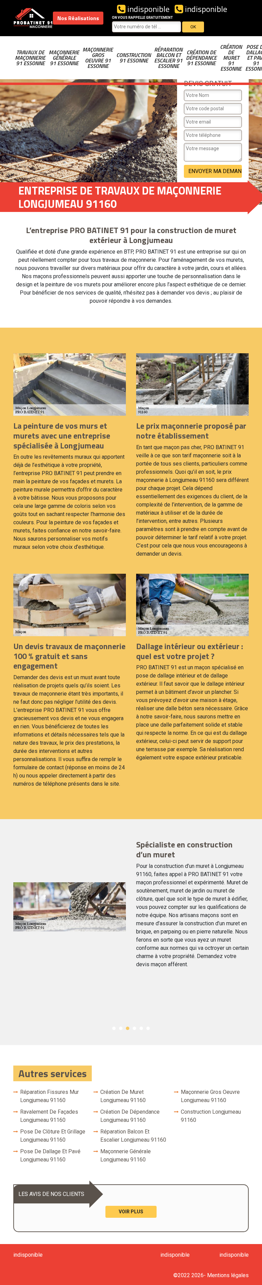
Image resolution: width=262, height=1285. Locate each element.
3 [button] (127, 1028)
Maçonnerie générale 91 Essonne (64, 57)
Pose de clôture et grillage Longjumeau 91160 (52, 1135)
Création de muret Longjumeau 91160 (123, 1096)
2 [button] (120, 1028)
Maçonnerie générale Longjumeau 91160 (125, 1155)
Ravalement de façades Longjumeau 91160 (49, 1116)
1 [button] (114, 1028)
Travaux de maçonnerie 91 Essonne (30, 57)
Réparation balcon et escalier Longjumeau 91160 (133, 1135)
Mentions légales (228, 1275)
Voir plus (131, 1211)
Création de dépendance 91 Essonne (201, 57)
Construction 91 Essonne (133, 58)
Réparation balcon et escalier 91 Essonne (168, 57)
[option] (131, 907)
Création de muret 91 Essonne (231, 58)
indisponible (148, 9)
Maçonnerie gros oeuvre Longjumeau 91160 (210, 1096)
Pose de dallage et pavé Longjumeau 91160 (50, 1155)
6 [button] (148, 1028)
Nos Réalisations (78, 18)
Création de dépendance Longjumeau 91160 (130, 1116)
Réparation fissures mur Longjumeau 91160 (49, 1096)
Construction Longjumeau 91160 (211, 1116)
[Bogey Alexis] (33, 18)
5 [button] (141, 1028)
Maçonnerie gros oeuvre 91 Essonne (98, 57)
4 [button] (134, 1028)
